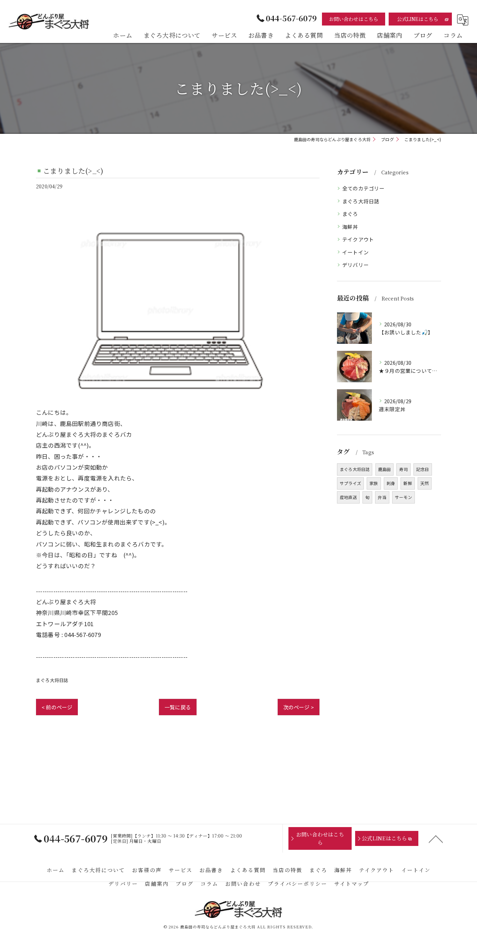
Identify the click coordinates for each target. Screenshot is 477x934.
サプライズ (350, 483)
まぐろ (350, 213)
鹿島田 (384, 469)
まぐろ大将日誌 (52, 680)
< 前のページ (57, 707)
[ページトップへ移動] (436, 839)
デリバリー (355, 264)
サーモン (403, 497)
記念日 (422, 469)
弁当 (382, 497)
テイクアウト (358, 239)
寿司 (403, 469)
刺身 (391, 483)
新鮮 (407, 483)
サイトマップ (351, 883)
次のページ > (298, 707)
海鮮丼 (350, 226)
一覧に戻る (177, 707)
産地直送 (348, 497)
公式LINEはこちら (418, 18)
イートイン (355, 252)
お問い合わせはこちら (354, 18)
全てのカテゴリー (363, 188)
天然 (424, 483)
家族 (373, 483)
